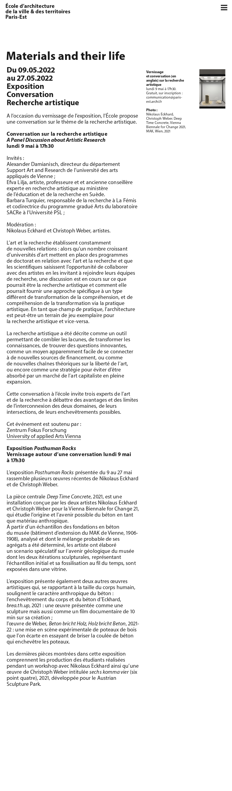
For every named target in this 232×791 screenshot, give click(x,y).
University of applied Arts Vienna (44, 436)
